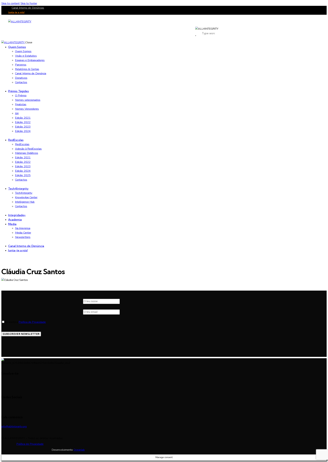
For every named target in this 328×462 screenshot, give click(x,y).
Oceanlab (79, 450)
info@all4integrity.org (14, 426)
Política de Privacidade (32, 322)
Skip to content (10, 3)
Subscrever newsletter (21, 334)
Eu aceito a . (25, 322)
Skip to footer (28, 3)
